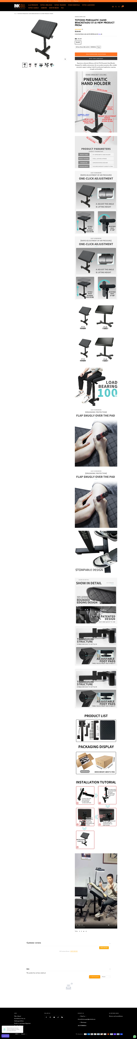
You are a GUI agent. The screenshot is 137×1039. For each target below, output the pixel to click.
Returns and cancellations (116, 1016)
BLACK (78, 42)
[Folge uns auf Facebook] (46, 1017)
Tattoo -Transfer (60, 5)
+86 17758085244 (82, 1025)
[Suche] (116, 6)
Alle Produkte (33, 5)
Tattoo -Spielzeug (46, 5)
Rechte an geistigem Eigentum (22, 1023)
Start (15, 13)
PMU (62, 8)
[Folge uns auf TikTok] (58, 1017)
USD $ (16, 1034)
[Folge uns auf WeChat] (62, 1017)
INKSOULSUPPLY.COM (80, 16)
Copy (98, 47)
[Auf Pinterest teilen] (81, 931)
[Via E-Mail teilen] (86, 931)
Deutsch (23, 1034)
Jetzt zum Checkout (96, 58)
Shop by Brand (54, 8)
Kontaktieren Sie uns (19, 1018)
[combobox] (105, 977)
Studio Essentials (74, 5)
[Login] (119, 6)
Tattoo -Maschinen (88, 5)
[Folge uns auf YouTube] (54, 1017)
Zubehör (44, 8)
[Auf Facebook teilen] (79, 931)
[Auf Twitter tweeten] (83, 931)
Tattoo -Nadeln (33, 8)
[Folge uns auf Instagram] (50, 1017)
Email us (83, 1016)
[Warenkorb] (122, 6)
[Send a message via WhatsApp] (134, 1036)
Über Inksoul (17, 1016)
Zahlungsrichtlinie (19, 1021)
